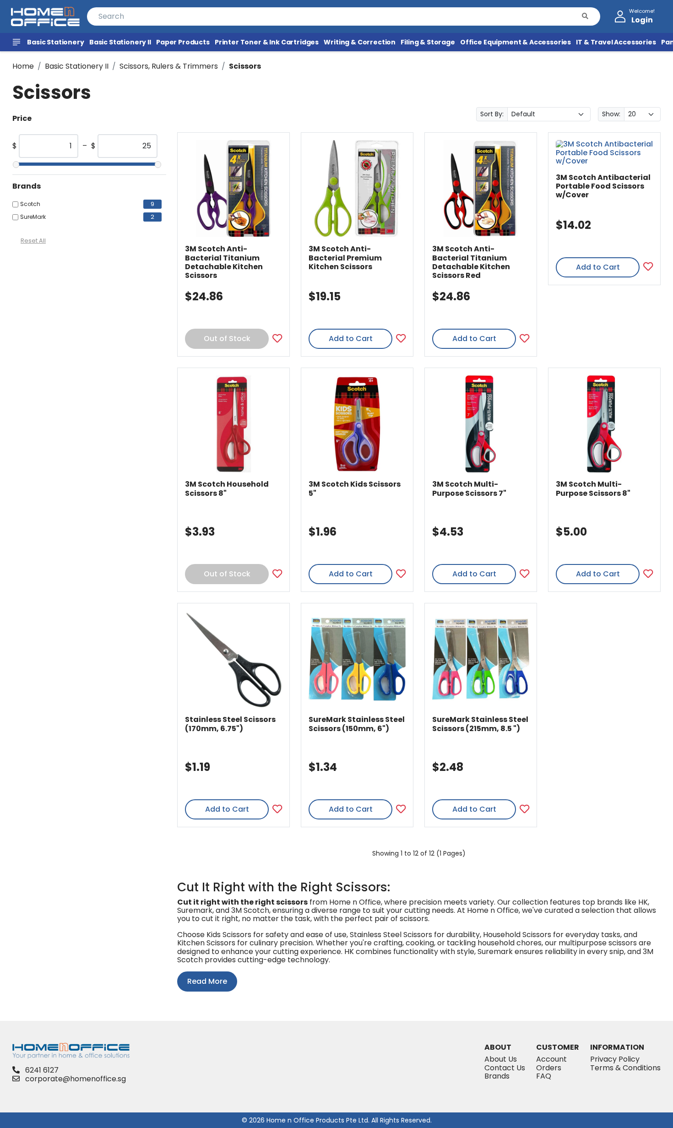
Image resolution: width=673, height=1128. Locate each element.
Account (551, 1059)
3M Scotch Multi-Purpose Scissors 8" (593, 488)
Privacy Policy (615, 1059)
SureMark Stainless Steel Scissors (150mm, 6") (357, 723)
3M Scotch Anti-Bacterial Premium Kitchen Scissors (345, 257)
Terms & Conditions (625, 1068)
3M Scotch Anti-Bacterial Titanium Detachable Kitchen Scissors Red (471, 262)
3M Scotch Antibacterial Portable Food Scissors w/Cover (603, 186)
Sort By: (492, 114)
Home (23, 66)
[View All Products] (18, 42)
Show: (611, 114)
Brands (497, 1076)
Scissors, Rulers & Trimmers (168, 66)
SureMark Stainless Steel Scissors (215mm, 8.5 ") (480, 723)
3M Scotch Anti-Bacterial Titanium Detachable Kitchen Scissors (224, 262)
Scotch (30, 204)
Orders (548, 1068)
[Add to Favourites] (277, 339)
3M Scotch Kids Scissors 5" (355, 488)
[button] (585, 16)
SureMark (33, 217)
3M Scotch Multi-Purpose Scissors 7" (469, 488)
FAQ (543, 1076)
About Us (500, 1059)
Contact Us (504, 1068)
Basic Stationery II (77, 66)
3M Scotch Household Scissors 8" (227, 488)
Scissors (245, 66)
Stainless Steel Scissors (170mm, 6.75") (230, 723)
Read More (207, 981)
